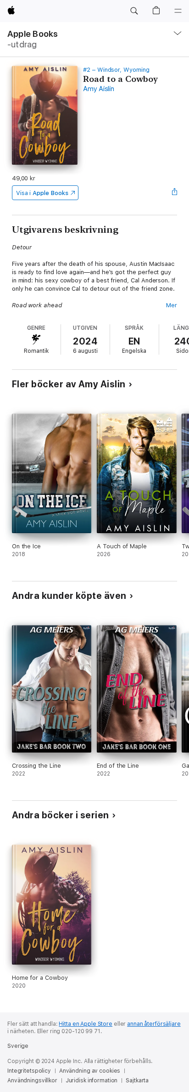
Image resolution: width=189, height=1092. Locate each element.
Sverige (17, 1046)
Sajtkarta (137, 1080)
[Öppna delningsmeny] (174, 192)
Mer (171, 305)
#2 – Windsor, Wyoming (116, 69)
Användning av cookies (89, 1071)
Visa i (42, 193)
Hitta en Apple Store (85, 1024)
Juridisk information (92, 1080)
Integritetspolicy (29, 1071)
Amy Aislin (98, 89)
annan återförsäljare (154, 1024)
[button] (134, 11)
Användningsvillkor (32, 1080)
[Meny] (178, 11)
